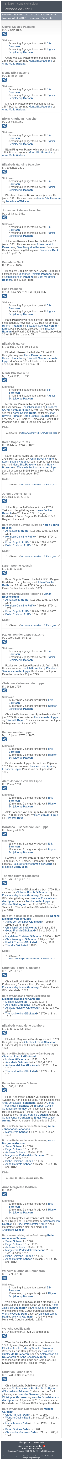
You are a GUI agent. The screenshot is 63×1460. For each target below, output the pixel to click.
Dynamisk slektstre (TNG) (14, 18)
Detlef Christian (18, 545)
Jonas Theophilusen (28, 1104)
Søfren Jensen (16, 1117)
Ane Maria (17, 1004)
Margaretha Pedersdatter (24, 1155)
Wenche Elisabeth (31, 917)
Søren (13, 1146)
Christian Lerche (14, 1348)
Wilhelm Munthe (27, 1352)
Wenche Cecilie (14, 1313)
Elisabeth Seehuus (29, 408)
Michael (16, 1001)
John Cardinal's (28, 1456)
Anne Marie (13, 63)
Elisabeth (15, 720)
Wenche (22, 1316)
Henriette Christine (20, 536)
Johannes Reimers (35, 274)
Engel (13, 1149)
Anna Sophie (16, 530)
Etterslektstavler (48, 14)
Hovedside (6, 14)
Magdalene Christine (23, 936)
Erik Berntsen (35, 1448)
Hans (33, 355)
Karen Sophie (24, 413)
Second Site (39, 1456)
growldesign (35, 1458)
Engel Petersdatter (32, 1224)
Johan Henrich (19, 276)
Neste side (47, 18)
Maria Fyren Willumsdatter (28, 1390)
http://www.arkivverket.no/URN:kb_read (39, 433)
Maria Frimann (16, 1423)
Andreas (15, 1152)
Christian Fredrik (32, 892)
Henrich (12, 325)
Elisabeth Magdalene (20, 895)
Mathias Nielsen (24, 1388)
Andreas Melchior (22, 1007)
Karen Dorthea (16, 1429)
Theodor (16, 945)
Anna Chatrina (44, 1307)
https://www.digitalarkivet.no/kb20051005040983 (31, 958)
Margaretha (16, 1132)
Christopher (14, 1397)
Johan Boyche (41, 458)
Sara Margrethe (31, 247)
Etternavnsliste (21, 14)
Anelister (34, 14)
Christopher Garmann (20, 1432)
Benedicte (49, 250)
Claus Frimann (17, 1414)
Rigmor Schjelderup (32, 51)
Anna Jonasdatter (18, 1102)
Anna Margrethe (33, 1114)
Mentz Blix (40, 60)
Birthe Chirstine (19, 1161)
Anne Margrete (18, 1164)
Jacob (38, 901)
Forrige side (33, 18)
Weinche (14, 904)
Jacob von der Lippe (23, 921)
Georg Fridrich (20, 930)
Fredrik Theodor (21, 942)
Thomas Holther (21, 1013)
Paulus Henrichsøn (32, 864)
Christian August (21, 939)
